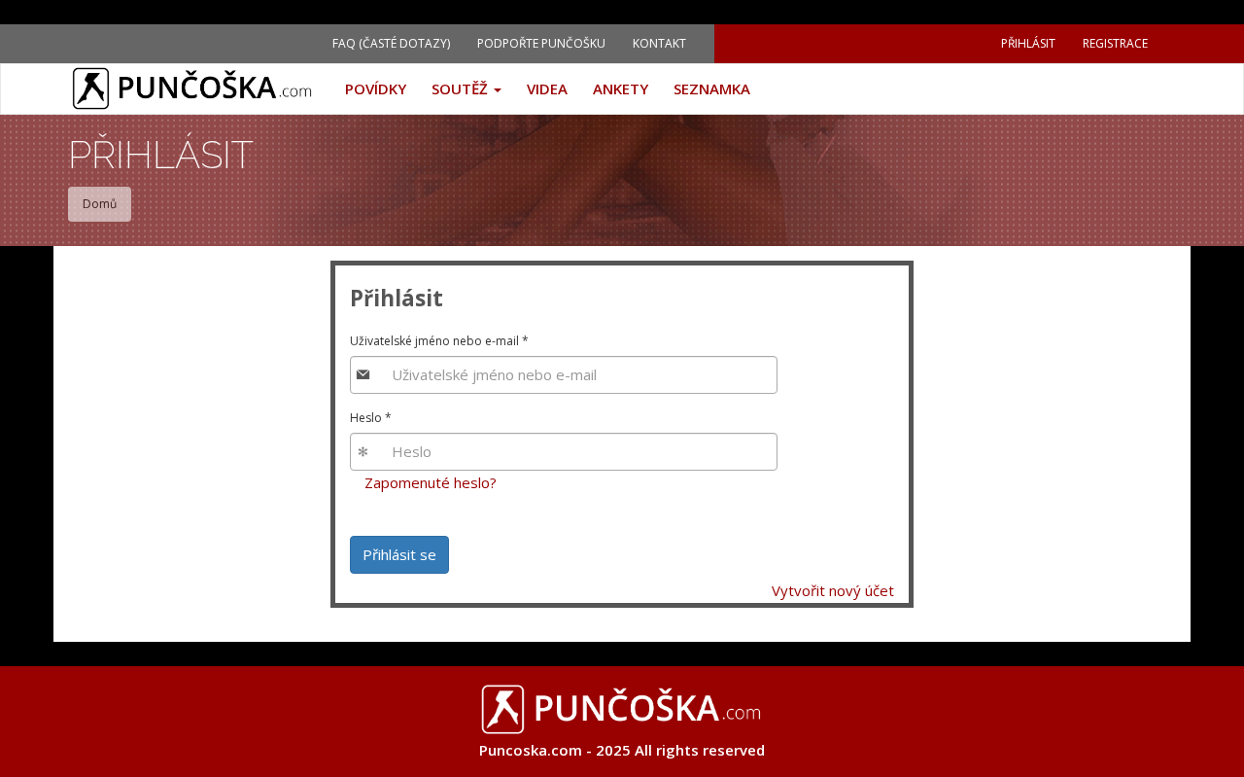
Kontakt (659, 43)
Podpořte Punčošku (541, 43)
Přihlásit (1028, 43)
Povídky (375, 88)
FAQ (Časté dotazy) (391, 43)
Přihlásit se (399, 554)
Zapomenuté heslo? (430, 482)
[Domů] (200, 88)
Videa (547, 88)
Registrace (1115, 43)
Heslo (371, 417)
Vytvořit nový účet (833, 590)
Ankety (620, 88)
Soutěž (462, 88)
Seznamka (712, 88)
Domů (100, 203)
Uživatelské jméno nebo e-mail (439, 341)
